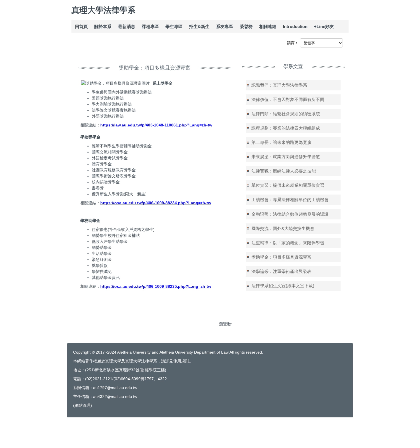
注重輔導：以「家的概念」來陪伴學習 (287, 242)
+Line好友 (324, 26)
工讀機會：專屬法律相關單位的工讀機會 (290, 199)
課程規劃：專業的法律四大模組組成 (285, 128)
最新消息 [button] (126, 26)
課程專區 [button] (150, 26)
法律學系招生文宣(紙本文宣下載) (282, 285)
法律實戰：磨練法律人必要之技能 (283, 171)
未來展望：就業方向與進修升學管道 (285, 156)
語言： (292, 43)
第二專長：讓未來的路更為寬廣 (281, 142)
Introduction (295, 26)
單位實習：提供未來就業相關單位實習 (287, 185)
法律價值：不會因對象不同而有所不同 (287, 99)
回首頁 (81, 26)
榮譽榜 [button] (246, 26)
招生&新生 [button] (199, 26)
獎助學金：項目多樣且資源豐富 (281, 257)
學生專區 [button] (174, 26)
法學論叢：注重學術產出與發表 (281, 271)
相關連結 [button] (267, 26)
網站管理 (83, 405)
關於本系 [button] (102, 26)
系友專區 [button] (224, 26)
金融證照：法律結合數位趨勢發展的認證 (290, 214)
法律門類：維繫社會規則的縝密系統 (285, 113)
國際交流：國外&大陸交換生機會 (282, 228)
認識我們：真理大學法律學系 (279, 85)
